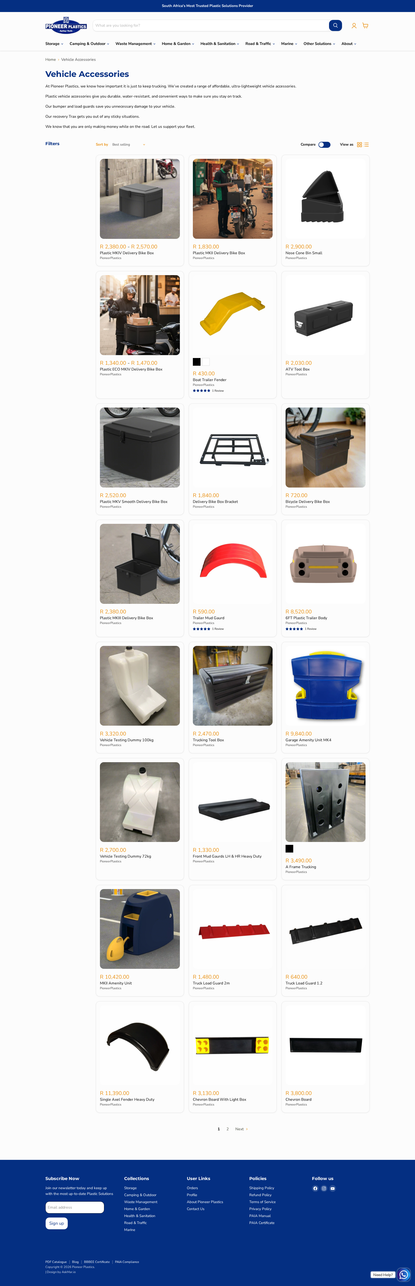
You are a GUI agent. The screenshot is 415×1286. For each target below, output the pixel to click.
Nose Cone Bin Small (304, 253)
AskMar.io (69, 1272)
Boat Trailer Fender (209, 380)
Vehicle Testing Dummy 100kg (126, 740)
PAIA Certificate (262, 1222)
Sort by (102, 144)
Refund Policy (260, 1195)
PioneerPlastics (110, 258)
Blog (75, 1262)
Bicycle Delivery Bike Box (308, 501)
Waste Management (134, 43)
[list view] (366, 144)
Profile (192, 1195)
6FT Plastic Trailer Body (306, 618)
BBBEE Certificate (97, 1262)
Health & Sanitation (218, 43)
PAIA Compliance (127, 1262)
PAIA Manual (260, 1215)
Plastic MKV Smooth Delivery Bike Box (133, 501)
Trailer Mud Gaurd (208, 618)
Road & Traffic (258, 43)
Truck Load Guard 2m (211, 983)
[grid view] (359, 144)
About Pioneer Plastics (205, 1201)
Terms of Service (262, 1201)
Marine (287, 43)
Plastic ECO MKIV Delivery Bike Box (131, 369)
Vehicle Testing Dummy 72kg (125, 856)
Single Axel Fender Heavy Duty (127, 1099)
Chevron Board (298, 1099)
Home (50, 59)
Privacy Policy (260, 1208)
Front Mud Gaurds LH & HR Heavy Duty (227, 856)
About (348, 43)
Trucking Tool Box (208, 740)
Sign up (56, 1223)
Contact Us (195, 1208)
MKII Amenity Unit (116, 983)
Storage (53, 43)
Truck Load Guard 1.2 (304, 983)
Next (240, 1129)
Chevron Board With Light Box (219, 1099)
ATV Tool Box (298, 369)
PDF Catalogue (56, 1262)
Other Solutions (318, 43)
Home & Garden (176, 43)
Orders (192, 1188)
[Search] (335, 25)
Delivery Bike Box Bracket (215, 501)
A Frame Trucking (301, 867)
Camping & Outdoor (88, 43)
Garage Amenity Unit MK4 (308, 740)
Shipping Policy (261, 1188)
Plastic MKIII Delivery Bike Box (126, 618)
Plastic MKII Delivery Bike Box (219, 253)
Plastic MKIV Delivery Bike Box (127, 253)
